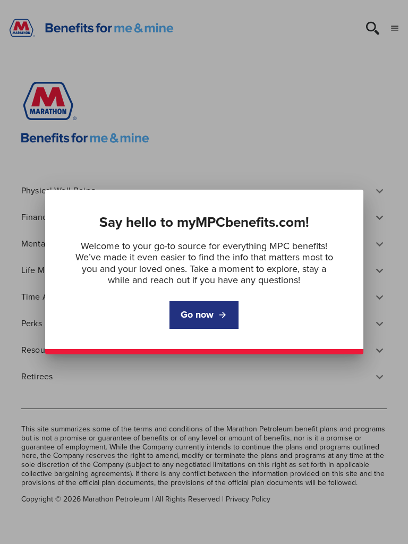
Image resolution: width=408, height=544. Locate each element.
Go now (197, 314)
